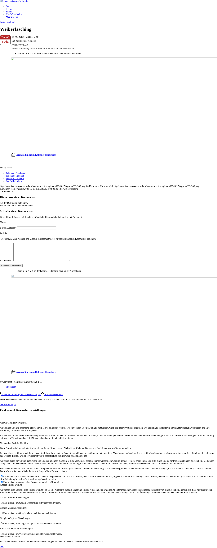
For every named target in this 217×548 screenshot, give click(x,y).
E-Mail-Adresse (8, 227)
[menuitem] (111, 6)
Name (3, 222)
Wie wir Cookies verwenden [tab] (13, 422)
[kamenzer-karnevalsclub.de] (14, 1)
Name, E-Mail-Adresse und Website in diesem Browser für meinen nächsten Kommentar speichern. (50, 239)
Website (3, 233)
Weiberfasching (7, 22)
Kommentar (6, 260)
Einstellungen (10, 404)
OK (2, 404)
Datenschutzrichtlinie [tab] (10, 536)
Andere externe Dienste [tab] (11, 485)
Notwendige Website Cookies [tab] (14, 443)
